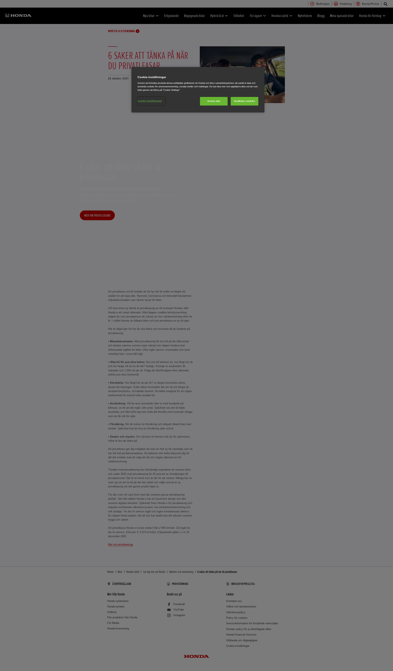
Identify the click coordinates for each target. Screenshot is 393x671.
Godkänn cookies (244, 101)
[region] (197, 90)
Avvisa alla (213, 101)
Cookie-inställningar (150, 101)
